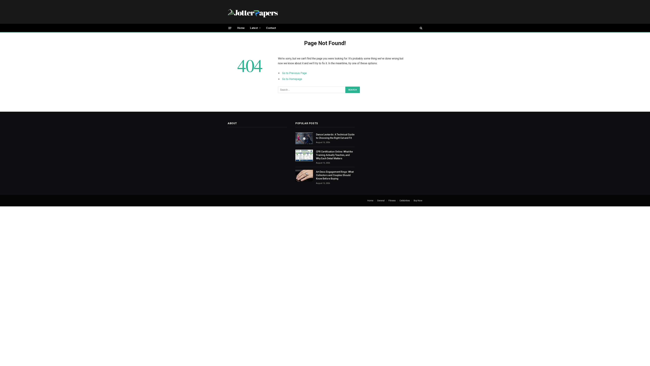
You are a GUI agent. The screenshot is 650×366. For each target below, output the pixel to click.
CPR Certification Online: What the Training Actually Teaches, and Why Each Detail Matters (334, 155)
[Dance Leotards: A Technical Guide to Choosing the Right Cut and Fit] (304, 138)
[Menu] (229, 27)
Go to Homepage (292, 79)
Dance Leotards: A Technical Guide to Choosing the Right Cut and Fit (335, 136)
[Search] (420, 28)
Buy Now (418, 200)
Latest (254, 27)
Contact (271, 27)
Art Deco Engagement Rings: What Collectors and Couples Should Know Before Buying (335, 175)
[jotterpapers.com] (253, 12)
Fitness (392, 200)
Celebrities (404, 200)
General (381, 200)
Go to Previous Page (294, 73)
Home (241, 27)
